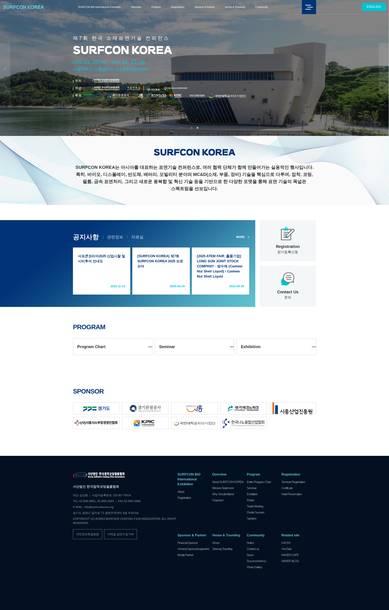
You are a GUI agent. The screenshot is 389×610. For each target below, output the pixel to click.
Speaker (251, 518)
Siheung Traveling (222, 549)
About (180, 491)
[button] (191, 128)
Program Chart (91, 346)
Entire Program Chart (259, 482)
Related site (290, 535)
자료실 (137, 237)
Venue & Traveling (235, 7)
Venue (215, 542)
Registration (177, 7)
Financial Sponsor (187, 542)
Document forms (256, 561)
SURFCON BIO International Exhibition (99, 7)
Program (156, 7)
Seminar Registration (293, 482)
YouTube (286, 549)
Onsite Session (255, 512)
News (250, 555)
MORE (240, 237)
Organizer (217, 500)
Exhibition (251, 346)
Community (261, 7)
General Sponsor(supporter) (193, 549)
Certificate (287, 488)
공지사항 (86, 237)
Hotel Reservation (291, 494)
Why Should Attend (223, 494)
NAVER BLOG (290, 561)
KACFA (285, 542)
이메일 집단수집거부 (120, 534)
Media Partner (185, 555)
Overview (136, 7)
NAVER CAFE (290, 555)
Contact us (253, 549)
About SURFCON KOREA (228, 482)
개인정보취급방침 (87, 534)
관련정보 (115, 237)
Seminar (167, 346)
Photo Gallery (254, 567)
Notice (250, 542)
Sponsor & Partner (204, 7)
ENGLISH (374, 7)
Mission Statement (222, 488)
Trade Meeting (255, 506)
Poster (250, 500)
